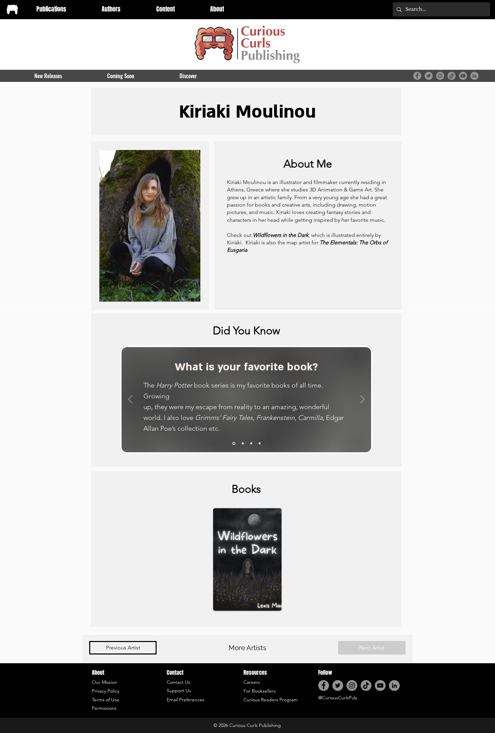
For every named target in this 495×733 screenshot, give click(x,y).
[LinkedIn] (474, 76)
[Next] (362, 399)
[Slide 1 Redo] (233, 443)
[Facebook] (417, 76)
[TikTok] (452, 76)
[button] (111, 9)
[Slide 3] (251, 443)
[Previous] (130, 399)
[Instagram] (440, 76)
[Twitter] (429, 76)
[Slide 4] (260, 443)
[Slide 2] (243, 443)
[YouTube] (463, 76)
